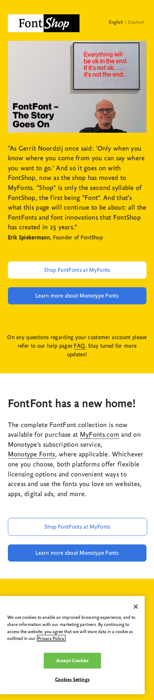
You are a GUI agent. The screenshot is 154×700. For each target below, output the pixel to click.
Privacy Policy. (51, 638)
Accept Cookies (72, 660)
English (116, 22)
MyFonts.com (99, 435)
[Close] (136, 607)
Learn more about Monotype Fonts (77, 296)
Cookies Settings (72, 679)
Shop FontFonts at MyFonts (77, 270)
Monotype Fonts (31, 454)
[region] (72, 645)
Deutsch (136, 22)
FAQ (79, 346)
